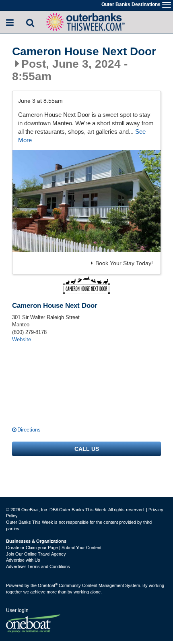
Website (21, 339)
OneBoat (48, 585)
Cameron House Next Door (84, 52)
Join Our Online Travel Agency (36, 554)
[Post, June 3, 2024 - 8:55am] (86, 201)
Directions (29, 430)
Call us (86, 449)
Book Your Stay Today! (124, 263)
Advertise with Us (23, 560)
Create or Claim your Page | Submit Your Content (53, 547)
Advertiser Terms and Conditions (38, 566)
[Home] (85, 21)
